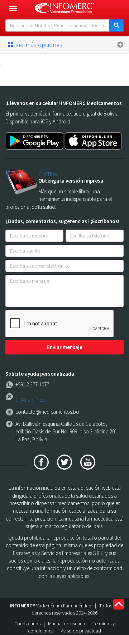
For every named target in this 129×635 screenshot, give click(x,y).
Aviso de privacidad (81, 630)
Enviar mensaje (64, 347)
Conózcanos (27, 623)
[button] (64, 45)
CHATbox (48, 174)
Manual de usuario (66, 623)
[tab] (64, 45)
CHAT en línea (30, 399)
